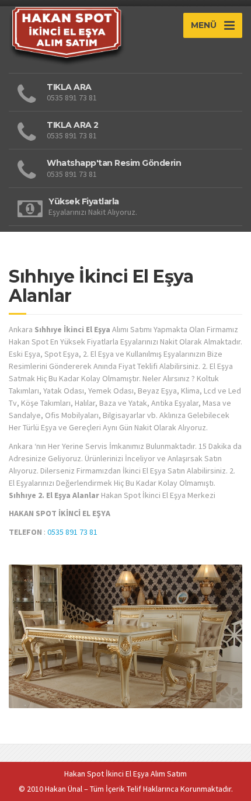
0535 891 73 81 (72, 532)
